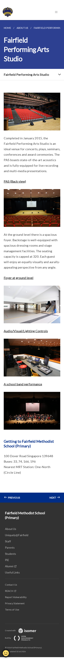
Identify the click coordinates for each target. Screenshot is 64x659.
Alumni (9, 566)
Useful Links (12, 572)
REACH (9, 590)
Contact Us (11, 584)
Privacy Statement (15, 603)
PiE (7, 560)
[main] (32, 261)
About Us (10, 529)
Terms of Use (12, 609)
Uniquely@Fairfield (16, 535)
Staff (8, 541)
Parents (10, 547)
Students (10, 553)
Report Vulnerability (16, 597)
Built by (8, 638)
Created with (10, 630)
